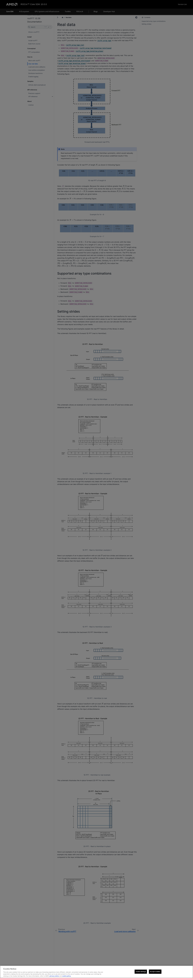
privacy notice (54, 976)
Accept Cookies (155, 971)
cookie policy (66, 976)
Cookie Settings (141, 971)
